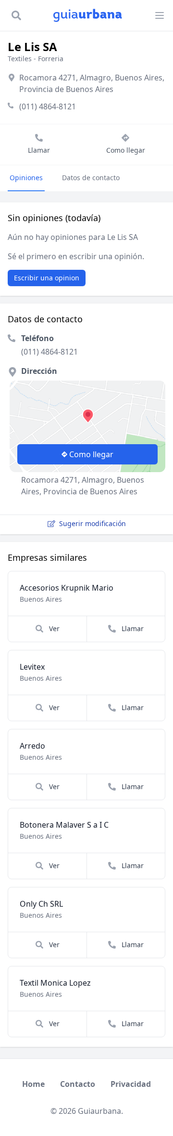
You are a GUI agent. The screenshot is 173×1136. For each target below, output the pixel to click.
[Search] (16, 15)
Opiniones (26, 177)
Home (33, 1084)
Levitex (32, 667)
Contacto (77, 1084)
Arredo (32, 746)
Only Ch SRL (41, 904)
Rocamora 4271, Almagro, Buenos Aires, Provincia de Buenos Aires (91, 83)
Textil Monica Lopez (55, 983)
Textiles (20, 58)
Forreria (50, 58)
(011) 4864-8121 (47, 106)
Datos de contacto (91, 177)
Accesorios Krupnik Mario (66, 588)
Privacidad (131, 1084)
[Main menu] (159, 15)
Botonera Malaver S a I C (64, 825)
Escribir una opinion (46, 277)
